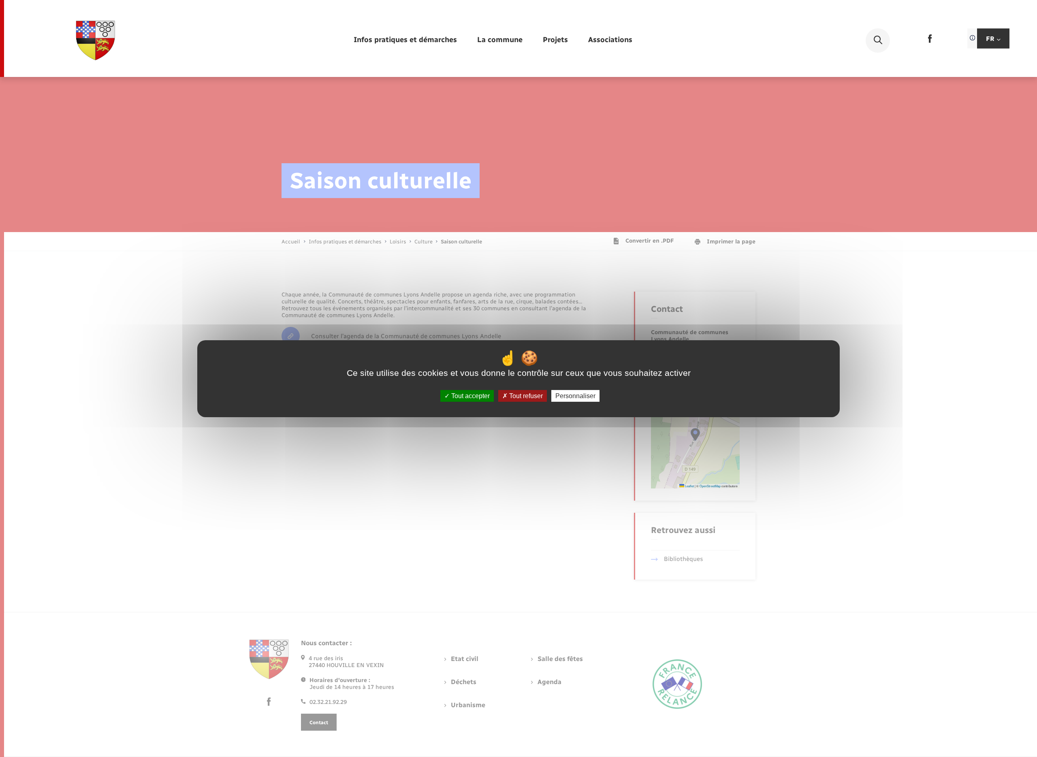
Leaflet (689, 486)
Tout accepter (470, 395)
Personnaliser (575, 395)
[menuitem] (405, 40)
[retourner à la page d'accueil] (95, 40)
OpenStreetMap (710, 486)
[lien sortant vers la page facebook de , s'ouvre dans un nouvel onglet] (930, 41)
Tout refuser (525, 395)
